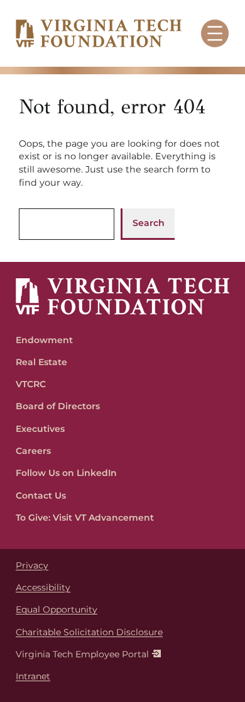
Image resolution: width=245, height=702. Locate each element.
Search (149, 223)
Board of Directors (58, 406)
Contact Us (41, 495)
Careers (33, 450)
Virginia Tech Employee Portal (82, 654)
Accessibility (43, 587)
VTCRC (31, 384)
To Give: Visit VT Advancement (85, 517)
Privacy (32, 565)
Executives (40, 428)
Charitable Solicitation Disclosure (89, 632)
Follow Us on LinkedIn (66, 472)
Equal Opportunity (56, 609)
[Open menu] (214, 33)
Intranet (33, 676)
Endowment (44, 340)
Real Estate (41, 362)
